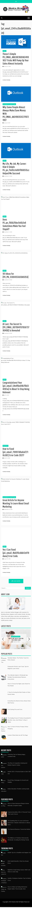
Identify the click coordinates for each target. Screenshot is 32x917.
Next (29, 639)
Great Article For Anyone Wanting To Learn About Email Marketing (16, 503)
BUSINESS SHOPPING (9, 104)
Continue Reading (6, 80)
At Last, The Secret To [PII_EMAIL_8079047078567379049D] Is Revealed (16, 327)
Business (5, 445)
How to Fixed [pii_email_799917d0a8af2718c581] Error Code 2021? (15, 452)
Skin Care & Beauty (16, 636)
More (4, 51)
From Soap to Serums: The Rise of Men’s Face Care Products (16, 639)
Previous (3, 639)
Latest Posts (6, 626)
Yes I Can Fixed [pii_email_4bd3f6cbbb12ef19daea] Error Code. (16, 552)
